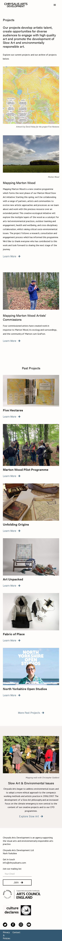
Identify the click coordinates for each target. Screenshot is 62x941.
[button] (54, 5)
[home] (15, 5)
